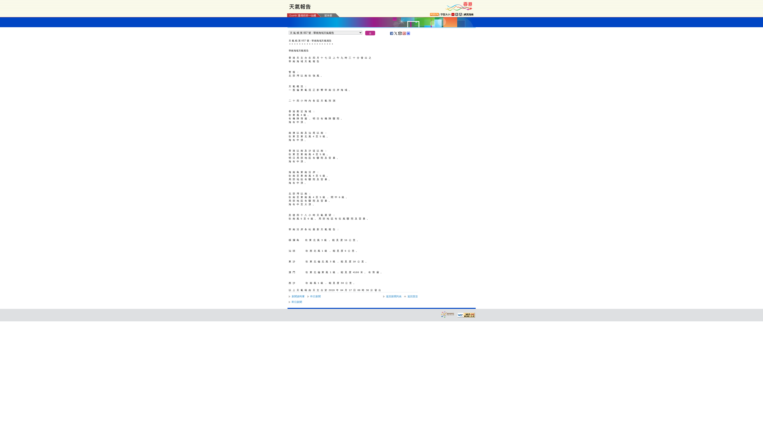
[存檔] (404, 33)
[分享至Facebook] (392, 33)
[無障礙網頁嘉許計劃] (448, 314)
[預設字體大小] (453, 14)
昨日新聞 (315, 296)
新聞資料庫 (298, 296)
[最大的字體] (460, 14)
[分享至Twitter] (396, 33)
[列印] (408, 33)
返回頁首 (413, 296)
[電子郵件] (400, 33)
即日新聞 (297, 301)
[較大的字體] (456, 14)
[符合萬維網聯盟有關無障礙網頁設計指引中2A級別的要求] (466, 315)
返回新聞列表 (394, 296)
